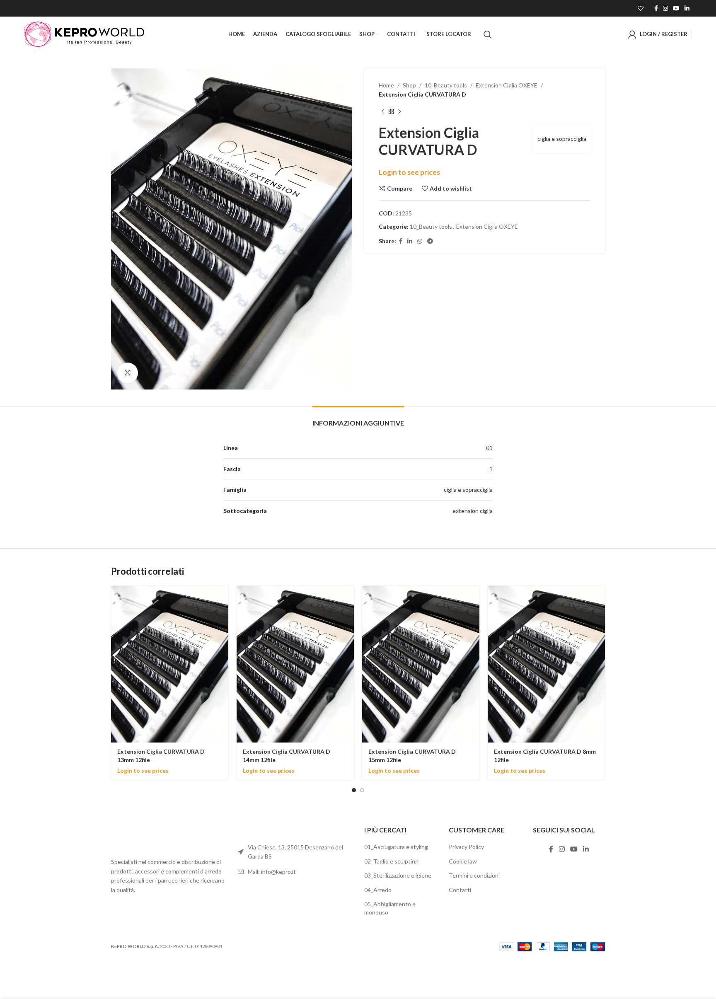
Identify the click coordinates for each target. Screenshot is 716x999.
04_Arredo (378, 889)
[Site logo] (84, 33)
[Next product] (399, 112)
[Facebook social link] (656, 8)
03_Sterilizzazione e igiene (397, 875)
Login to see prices (409, 172)
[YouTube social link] (676, 8)
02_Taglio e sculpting (391, 861)
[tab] (358, 418)
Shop (409, 85)
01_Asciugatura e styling (396, 846)
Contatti (460, 889)
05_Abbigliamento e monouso (390, 908)
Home (386, 85)
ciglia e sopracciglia (561, 138)
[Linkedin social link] (687, 8)
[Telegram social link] (430, 241)
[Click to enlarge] (127, 373)
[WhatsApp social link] (420, 241)
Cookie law (463, 861)
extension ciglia (472, 510)
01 (489, 447)
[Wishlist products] (641, 8)
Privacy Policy (466, 846)
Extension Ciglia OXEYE (506, 85)
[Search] (487, 34)
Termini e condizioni (474, 875)
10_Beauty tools (446, 85)
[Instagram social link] (665, 8)
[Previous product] (383, 112)
